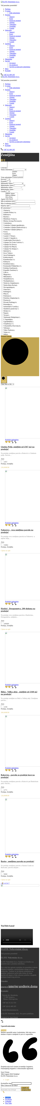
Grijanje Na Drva (10, 244)
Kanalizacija (9, 259)
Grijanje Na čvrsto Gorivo (13, 242)
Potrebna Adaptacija (11, 298)
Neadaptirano (8, 281)
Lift (5, 272)
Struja (6, 311)
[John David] (12, 199)
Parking (7, 291)
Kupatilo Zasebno (10, 270)
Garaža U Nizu (9, 236)
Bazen (6, 217)
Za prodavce (13, 65)
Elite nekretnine (14, 13)
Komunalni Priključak (12, 266)
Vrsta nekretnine (6, 177)
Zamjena (8, 44)
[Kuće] (17, 173)
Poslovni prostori (15, 21)
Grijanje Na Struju (10, 249)
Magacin (7, 274)
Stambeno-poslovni (11, 309)
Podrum (7, 296)
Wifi (5, 334)
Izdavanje (8, 30)
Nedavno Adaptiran (11, 283)
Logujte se (25, 1087)
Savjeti (7, 61)
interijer (13, 986)
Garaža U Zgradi (10, 238)
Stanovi (12, 17)
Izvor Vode (7, 253)
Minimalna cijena (7, 183)
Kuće (11, 19)
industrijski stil (4, 986)
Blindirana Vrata (10, 219)
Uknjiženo (8, 324)
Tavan (6, 315)
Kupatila (4, 181)
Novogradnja (9, 287)
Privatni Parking (10, 302)
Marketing (8, 59)
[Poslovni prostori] (17, 177)
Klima (6, 262)
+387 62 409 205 (9, 75)
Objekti (11, 22)
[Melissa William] (12, 195)
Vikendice (12, 24)
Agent (3, 199)
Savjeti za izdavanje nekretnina (19, 67)
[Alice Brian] (12, 197)
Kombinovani (8, 264)
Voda (6, 332)
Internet (7, 251)
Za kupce (12, 63)
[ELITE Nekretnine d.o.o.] (10, 2)
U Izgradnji (8, 319)
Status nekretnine (7, 170)
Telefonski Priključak (11, 317)
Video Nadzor (9, 330)
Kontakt (8, 71)
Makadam (7, 277)
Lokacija (4, 168)
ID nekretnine (6, 208)
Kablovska (8, 257)
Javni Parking (9, 255)
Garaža (3, 191)
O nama (7, 11)
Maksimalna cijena (7, 185)
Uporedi (3, 1030)
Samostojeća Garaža (11, 306)
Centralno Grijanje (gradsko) (13, 225)
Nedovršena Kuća (10, 285)
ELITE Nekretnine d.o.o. (14, 949)
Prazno (6, 300)
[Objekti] (17, 175)
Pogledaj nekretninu (12, 440)
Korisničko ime (6, 1083)
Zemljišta (12, 26)
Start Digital (14, 1017)
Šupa (5, 313)
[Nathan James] (12, 193)
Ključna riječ (5, 206)
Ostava (6, 289)
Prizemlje (7, 304)
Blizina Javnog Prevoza (12, 221)
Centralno (7, 223)
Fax (5, 232)
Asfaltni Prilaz (9, 212)
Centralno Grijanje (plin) (12, 229)
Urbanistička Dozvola (11, 326)
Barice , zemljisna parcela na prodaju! (17, 861)
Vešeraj (6, 328)
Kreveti (3, 179)
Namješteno (8, 279)
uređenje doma (28, 986)
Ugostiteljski (8, 321)
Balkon (7, 214)
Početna (7, 9)
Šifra (2, 1085)
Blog (6, 69)
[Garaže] (17, 172)
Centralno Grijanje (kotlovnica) (15, 227)
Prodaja (7, 15)
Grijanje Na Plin (10, 247)
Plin (5, 294)
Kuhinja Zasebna (10, 268)
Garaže (11, 28)
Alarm (6, 210)
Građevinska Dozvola (11, 240)
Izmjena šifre (26, 1090)
